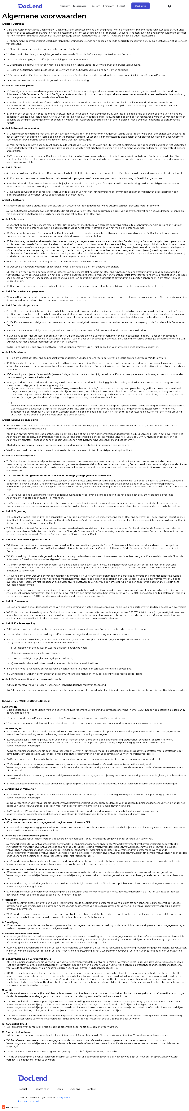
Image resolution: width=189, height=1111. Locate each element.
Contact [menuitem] (91, 1089)
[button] (64, 6)
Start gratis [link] (140, 6)
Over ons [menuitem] (75, 1089)
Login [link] (158, 6)
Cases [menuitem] (59, 1089)
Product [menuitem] (22, 1089)
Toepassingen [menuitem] (41, 1089)
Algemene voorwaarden (29, 1101)
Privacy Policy (63, 1097)
